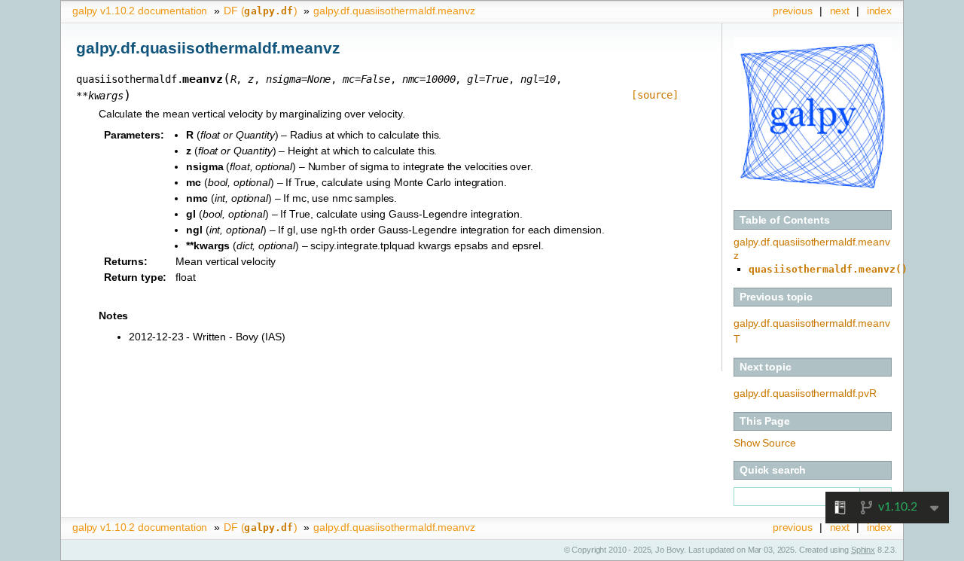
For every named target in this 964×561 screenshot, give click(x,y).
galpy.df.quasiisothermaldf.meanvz (393, 11)
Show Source (764, 443)
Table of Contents (785, 220)
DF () (260, 11)
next (840, 11)
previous (793, 11)
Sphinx (863, 549)
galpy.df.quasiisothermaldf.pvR (805, 393)
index (879, 11)
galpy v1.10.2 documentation (139, 11)
